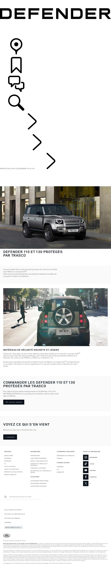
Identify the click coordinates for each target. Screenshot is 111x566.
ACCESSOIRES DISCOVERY (39, 486)
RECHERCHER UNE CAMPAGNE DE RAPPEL (41, 471)
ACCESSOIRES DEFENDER (38, 483)
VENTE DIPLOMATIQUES (11, 469)
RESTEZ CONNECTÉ (10, 474)
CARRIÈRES (60, 466)
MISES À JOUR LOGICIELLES (39, 461)
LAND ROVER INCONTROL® (39, 458)
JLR (58, 469)
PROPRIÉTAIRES (35, 455)
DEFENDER (7, 461)
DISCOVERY (7, 458)
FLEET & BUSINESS (10, 466)
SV (5, 463)
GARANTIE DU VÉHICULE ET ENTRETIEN (39, 464)
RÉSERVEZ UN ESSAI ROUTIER (13, 472)
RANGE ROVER (8, 455)
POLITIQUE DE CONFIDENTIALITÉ (14, 514)
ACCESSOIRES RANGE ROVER (39, 480)
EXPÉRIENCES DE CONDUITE (65, 455)
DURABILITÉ (60, 472)
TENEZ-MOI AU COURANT (38, 468)
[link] (55, 28)
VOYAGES (60, 458)
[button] (55, 1)
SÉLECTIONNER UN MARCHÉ (13, 510)
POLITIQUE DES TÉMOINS (12, 518)
